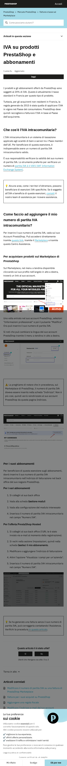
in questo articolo (37, 629)
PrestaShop (8, 12)
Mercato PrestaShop (27, 12)
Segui (33, 77)
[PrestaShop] (10, 4)
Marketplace (41, 240)
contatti (51, 193)
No (42, 654)
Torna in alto (10, 671)
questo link (17, 240)
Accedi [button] (58, 3)
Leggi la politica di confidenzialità (17, 752)
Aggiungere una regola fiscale (23, 702)
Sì (25, 654)
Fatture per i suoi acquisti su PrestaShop (28, 696)
